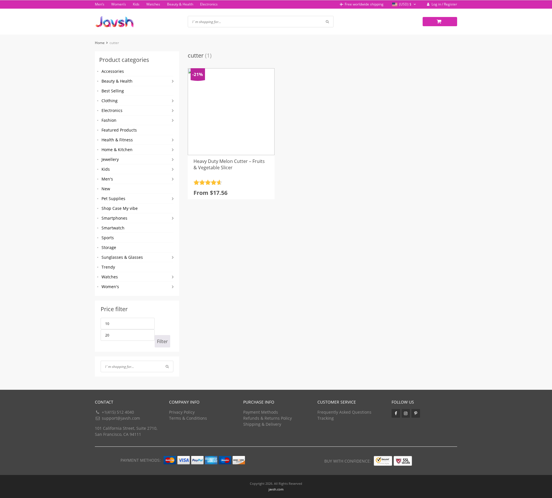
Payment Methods (260, 412)
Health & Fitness (117, 139)
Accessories (112, 71)
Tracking (325, 418)
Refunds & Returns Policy (267, 418)
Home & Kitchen (117, 149)
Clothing (109, 100)
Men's (107, 179)
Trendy (108, 267)
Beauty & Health (180, 4)
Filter (162, 341)
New (105, 188)
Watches (153, 4)
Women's (110, 286)
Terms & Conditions (188, 418)
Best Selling (112, 91)
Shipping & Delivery (262, 424)
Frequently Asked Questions (344, 412)
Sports (107, 237)
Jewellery (110, 159)
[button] (404, 4)
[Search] (167, 366)
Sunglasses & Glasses (122, 257)
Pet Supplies (113, 198)
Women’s (118, 4)
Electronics (209, 4)
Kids (136, 4)
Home (100, 42)
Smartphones (114, 218)
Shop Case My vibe (119, 208)
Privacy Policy (182, 412)
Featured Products (119, 130)
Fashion (108, 120)
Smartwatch (112, 228)
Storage (108, 247)
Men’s (99, 4)
